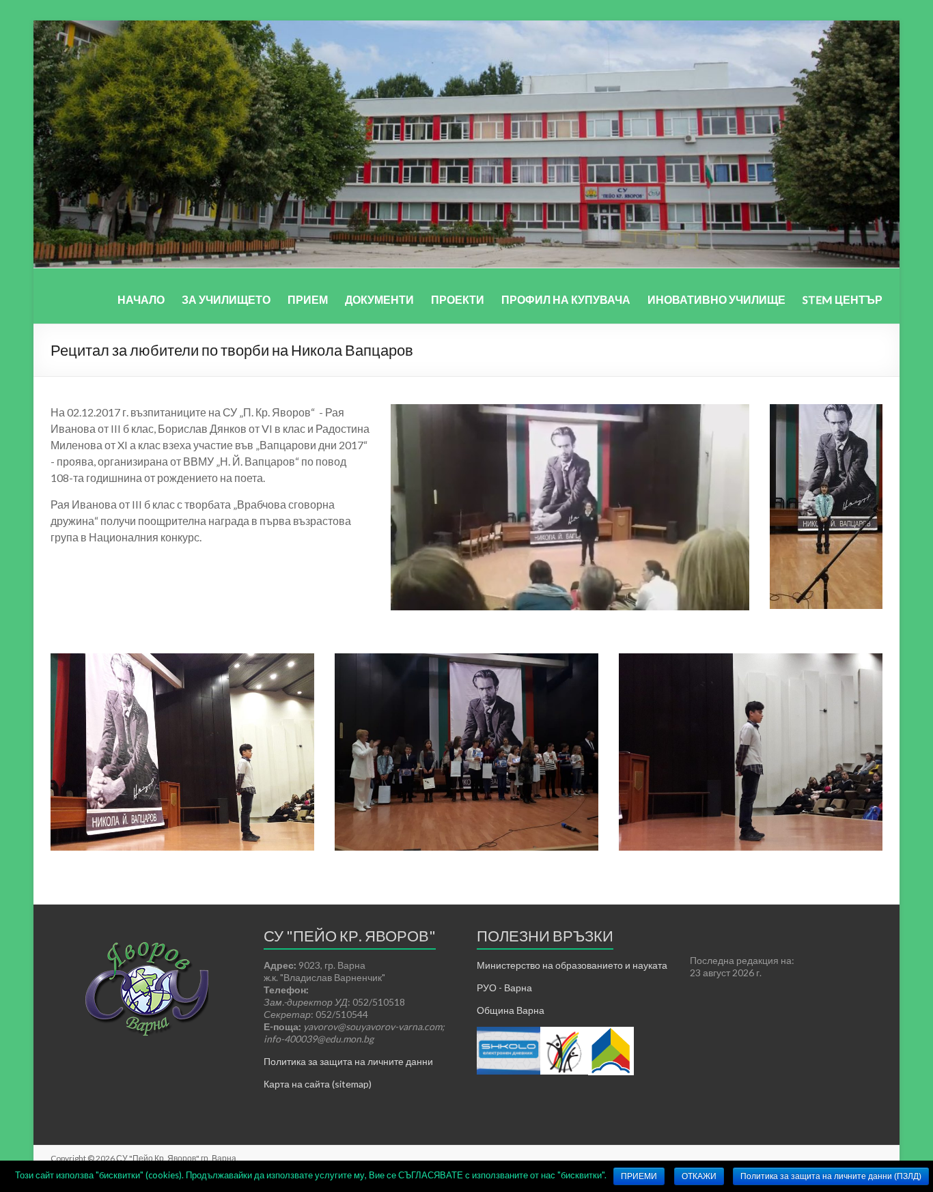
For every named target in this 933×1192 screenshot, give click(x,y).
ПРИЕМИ (639, 1176)
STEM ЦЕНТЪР (842, 299)
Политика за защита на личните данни (348, 1061)
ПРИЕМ (308, 299)
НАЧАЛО (141, 299)
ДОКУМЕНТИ (379, 299)
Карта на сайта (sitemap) (318, 1084)
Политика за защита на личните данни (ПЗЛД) (830, 1176)
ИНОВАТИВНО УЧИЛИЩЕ (716, 299)
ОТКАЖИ (699, 1176)
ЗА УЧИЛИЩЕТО (226, 299)
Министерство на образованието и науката (572, 965)
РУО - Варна (504, 987)
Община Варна (510, 1010)
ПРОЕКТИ (457, 299)
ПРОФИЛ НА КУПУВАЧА (565, 299)
